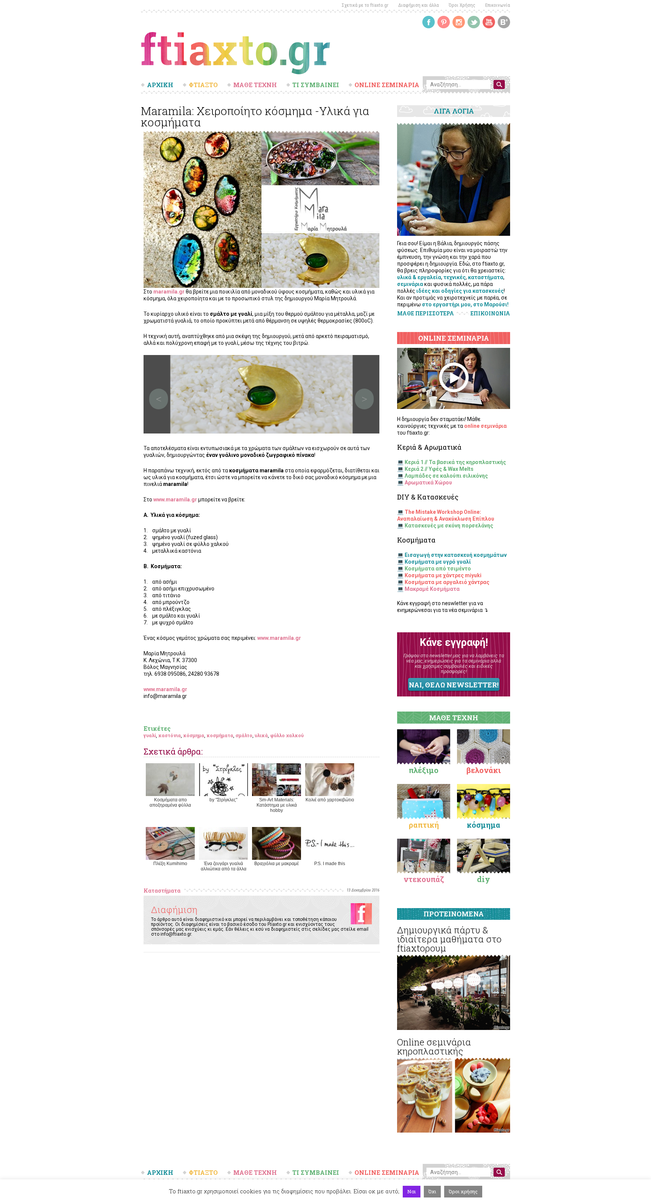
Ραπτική (424, 825)
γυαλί (150, 735)
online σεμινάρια (485, 426)
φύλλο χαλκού (287, 735)
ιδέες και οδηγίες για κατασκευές (460, 291)
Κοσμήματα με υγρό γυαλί (438, 562)
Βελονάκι (483, 770)
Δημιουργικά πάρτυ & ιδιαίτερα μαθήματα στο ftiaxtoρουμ (449, 939)
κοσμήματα (219, 735)
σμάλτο (243, 735)
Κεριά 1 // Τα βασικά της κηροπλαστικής (455, 462)
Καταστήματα (162, 890)
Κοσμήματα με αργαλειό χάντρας (447, 582)
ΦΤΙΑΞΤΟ (203, 85)
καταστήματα (485, 277)
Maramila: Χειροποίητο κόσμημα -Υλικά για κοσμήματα (255, 116)
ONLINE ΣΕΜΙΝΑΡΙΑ (387, 85)
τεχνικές (454, 277)
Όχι (432, 1191)
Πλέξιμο (424, 770)
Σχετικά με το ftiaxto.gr (365, 5)
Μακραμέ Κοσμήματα (432, 589)
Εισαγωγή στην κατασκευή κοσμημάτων (456, 555)
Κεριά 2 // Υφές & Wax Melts (439, 469)
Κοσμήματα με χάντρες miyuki (443, 575)
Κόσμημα (483, 825)
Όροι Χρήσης (462, 5)
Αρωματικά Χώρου (428, 483)
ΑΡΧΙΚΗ (160, 85)
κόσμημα (193, 735)
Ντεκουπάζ (423, 879)
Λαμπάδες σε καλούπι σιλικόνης (446, 476)
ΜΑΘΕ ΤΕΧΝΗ (255, 85)
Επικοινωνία (497, 5)
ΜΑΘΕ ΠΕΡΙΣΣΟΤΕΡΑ (425, 313)
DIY (483, 879)
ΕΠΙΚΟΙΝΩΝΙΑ (490, 313)
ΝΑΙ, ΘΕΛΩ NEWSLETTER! (453, 684)
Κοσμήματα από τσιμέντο (438, 569)
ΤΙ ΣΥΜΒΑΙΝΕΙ (315, 85)
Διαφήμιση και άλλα (418, 5)
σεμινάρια (410, 284)
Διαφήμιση (174, 910)
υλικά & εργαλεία (419, 277)
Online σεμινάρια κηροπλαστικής (434, 1046)
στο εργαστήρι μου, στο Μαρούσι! (465, 304)
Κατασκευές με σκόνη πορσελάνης (449, 526)
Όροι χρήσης (463, 1191)
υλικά (261, 735)
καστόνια (169, 735)
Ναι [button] (411, 1191)
